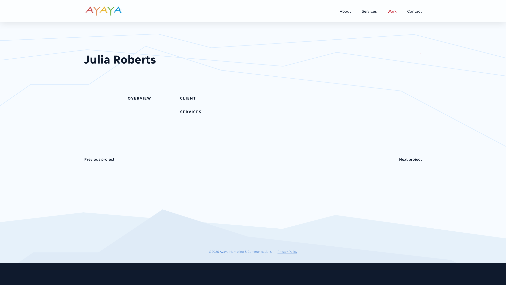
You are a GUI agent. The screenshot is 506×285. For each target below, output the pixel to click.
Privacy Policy (287, 251)
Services (369, 11)
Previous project (99, 159)
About (345, 11)
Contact (414, 11)
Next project (410, 159)
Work (391, 11)
